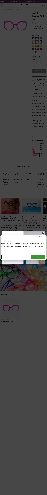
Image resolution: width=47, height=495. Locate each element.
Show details (40, 252)
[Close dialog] (43, 233)
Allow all (38, 256)
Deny (9, 256)
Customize (23, 256)
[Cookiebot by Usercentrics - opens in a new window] (40, 237)
